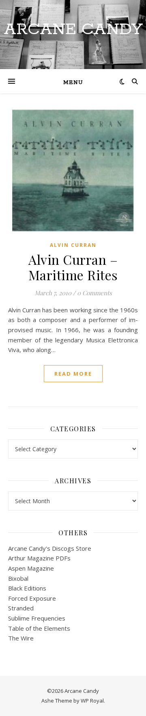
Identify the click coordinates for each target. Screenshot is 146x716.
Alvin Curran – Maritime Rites (73, 267)
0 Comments (94, 293)
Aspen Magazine (31, 568)
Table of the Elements (39, 628)
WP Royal (92, 700)
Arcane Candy (73, 29)
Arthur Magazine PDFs (39, 558)
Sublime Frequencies (36, 618)
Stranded (21, 608)
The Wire (21, 638)
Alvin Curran (73, 245)
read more (73, 373)
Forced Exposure (32, 598)
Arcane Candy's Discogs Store (49, 548)
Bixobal (18, 578)
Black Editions (27, 588)
